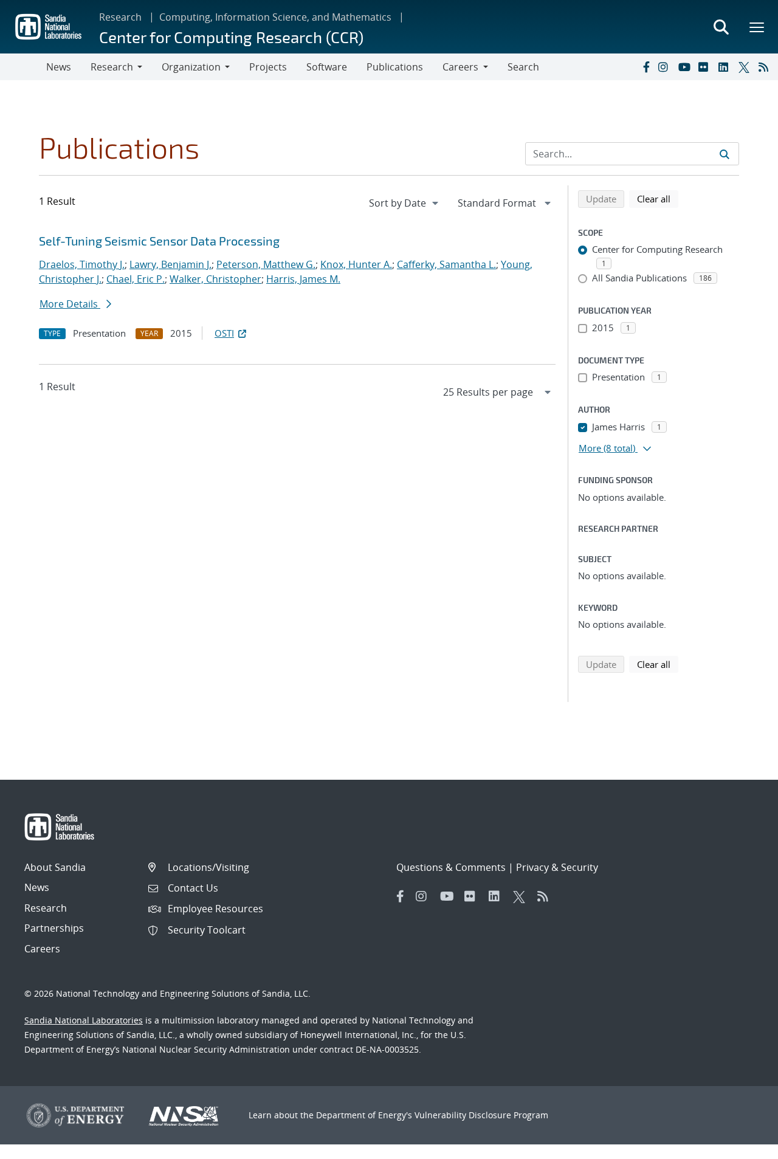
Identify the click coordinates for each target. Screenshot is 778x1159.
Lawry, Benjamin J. (170, 264)
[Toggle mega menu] (757, 26)
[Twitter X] (745, 67)
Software (326, 67)
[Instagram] (665, 67)
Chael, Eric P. (135, 279)
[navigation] (405, 203)
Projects (268, 67)
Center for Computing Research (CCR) (231, 36)
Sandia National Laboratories (83, 1020)
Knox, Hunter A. (356, 264)
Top (742, 1145)
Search (523, 67)
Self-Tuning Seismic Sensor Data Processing (159, 240)
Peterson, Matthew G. (265, 264)
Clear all (657, 198)
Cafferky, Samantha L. (446, 264)
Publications (395, 67)
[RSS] (766, 67)
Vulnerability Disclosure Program (481, 1115)
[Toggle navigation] (23, 66)
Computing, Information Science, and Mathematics (275, 17)
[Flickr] (705, 67)
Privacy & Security (557, 867)
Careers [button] (460, 67)
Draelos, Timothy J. (82, 264)
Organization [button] (191, 67)
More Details (70, 304)
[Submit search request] (724, 153)
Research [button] (112, 67)
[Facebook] (645, 67)
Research (120, 17)
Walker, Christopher (215, 279)
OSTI (224, 333)
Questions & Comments (451, 867)
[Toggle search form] (720, 26)
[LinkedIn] (725, 67)
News (58, 67)
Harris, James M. (303, 279)
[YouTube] (685, 67)
